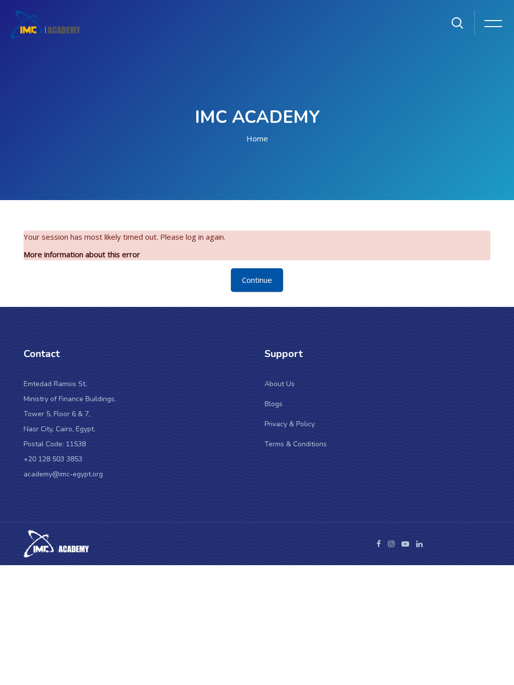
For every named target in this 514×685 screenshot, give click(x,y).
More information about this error (82, 254)
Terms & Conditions (296, 444)
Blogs (274, 404)
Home (257, 138)
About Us (280, 384)
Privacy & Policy (290, 424)
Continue (257, 280)
